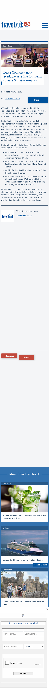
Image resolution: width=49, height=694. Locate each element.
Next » (27, 357)
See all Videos (40, 565)
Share (36, 100)
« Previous (9, 356)
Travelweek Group (12, 98)
